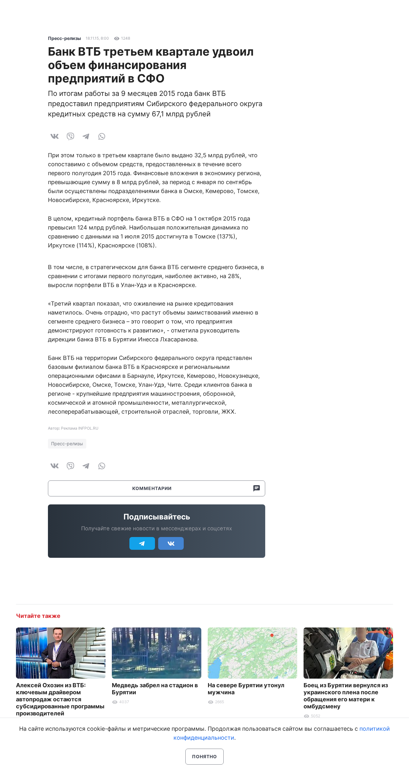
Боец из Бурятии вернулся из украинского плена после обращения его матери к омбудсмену (346, 696)
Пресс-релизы (64, 38)
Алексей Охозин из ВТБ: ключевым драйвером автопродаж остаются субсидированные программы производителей (60, 699)
